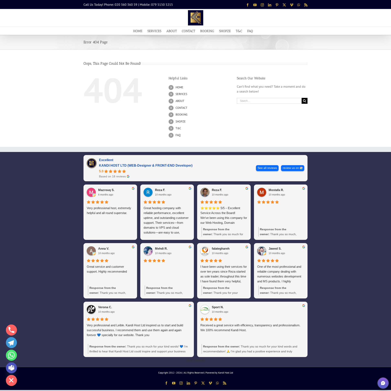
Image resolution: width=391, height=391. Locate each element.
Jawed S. (275, 248)
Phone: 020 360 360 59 (120, 4)
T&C (178, 128)
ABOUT (180, 101)
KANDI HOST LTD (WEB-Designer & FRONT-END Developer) (145, 165)
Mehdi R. (161, 248)
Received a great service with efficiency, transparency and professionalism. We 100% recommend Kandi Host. (250, 327)
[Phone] (11, 329)
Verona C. (105, 307)
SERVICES (181, 94)
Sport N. (218, 307)
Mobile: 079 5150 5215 (156, 4)
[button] (383, 383)
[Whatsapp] (11, 355)
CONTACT (181, 108)
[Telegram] (11, 342)
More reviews (195, 360)
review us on (291, 167)
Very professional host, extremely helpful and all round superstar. (109, 210)
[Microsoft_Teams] (11, 367)
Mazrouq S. (106, 190)
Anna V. (103, 248)
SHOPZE (181, 121)
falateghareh (221, 248)
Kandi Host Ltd (225, 372)
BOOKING (182, 114)
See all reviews (267, 167)
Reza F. (160, 190)
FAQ (178, 135)
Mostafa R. (276, 190)
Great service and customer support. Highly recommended (107, 269)
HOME (179, 87)
